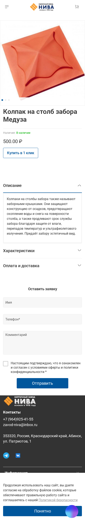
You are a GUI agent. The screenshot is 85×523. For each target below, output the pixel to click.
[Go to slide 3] (9, 100)
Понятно (42, 511)
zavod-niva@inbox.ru (20, 425)
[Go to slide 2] (5, 100)
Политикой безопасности (58, 500)
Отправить (42, 383)
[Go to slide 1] (2, 100)
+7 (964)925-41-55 (18, 419)
